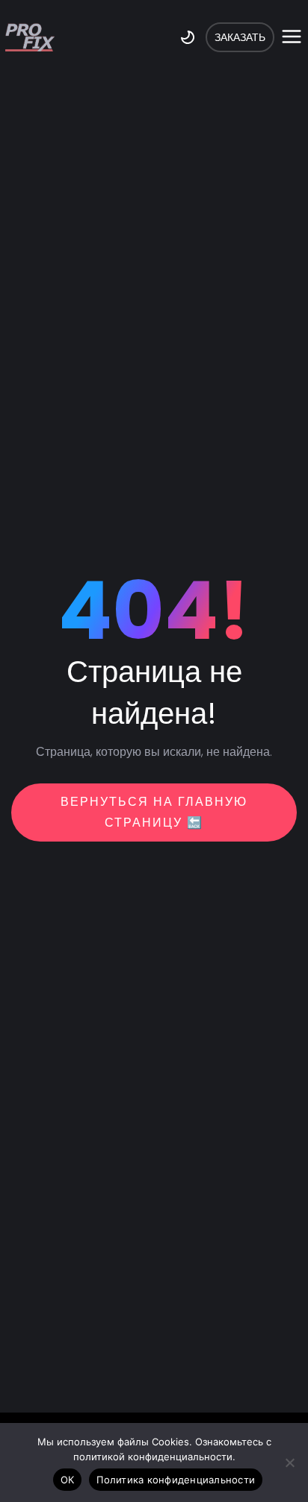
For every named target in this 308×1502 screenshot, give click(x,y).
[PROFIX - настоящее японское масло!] (30, 37)
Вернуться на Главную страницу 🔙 (154, 812)
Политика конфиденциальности (175, 1480)
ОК (68, 1480)
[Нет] (289, 1462)
